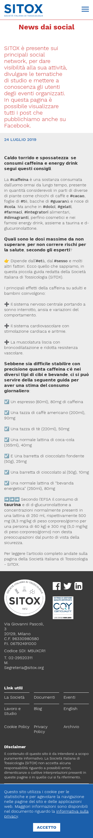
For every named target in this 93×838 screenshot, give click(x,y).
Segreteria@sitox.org (24, 667)
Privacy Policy (41, 729)
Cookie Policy (16, 726)
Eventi (69, 697)
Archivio (71, 726)
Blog (38, 708)
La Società (14, 697)
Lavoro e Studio (12, 711)
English (71, 708)
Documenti (44, 697)
